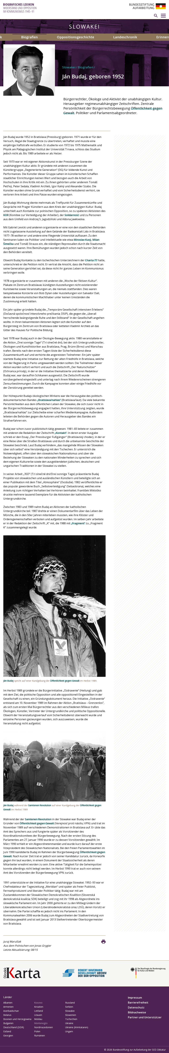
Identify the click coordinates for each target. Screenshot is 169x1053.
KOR (6, 215)
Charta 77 (91, 260)
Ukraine (69, 1023)
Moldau (38, 1019)
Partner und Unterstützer (145, 1017)
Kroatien (38, 1006)
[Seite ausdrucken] (103, 942)
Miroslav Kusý (82, 240)
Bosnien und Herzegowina (17, 1019)
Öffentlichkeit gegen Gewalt (65, 680)
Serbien (69, 1006)
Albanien (7, 1002)
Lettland (38, 1010)
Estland (7, 1031)
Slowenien (70, 1015)
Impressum (135, 997)
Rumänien (39, 1035)
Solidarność (72, 215)
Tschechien (71, 1019)
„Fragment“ (78, 523)
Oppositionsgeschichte (75, 37)
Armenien (8, 1006)
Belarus (7, 1015)
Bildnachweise (137, 1012)
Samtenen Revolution (39, 805)
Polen (37, 1031)
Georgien (8, 1035)
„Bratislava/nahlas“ (49, 400)
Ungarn (69, 1031)
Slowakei (68, 67)
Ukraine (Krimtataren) (76, 1027)
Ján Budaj (8, 680)
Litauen (38, 1015)
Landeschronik (125, 37)
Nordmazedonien (43, 1027)
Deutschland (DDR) (13, 1027)
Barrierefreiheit (138, 1002)
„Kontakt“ (61, 433)
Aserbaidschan (11, 1010)
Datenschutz (136, 1007)
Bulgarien (8, 1023)
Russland (70, 1002)
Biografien (29, 37)
